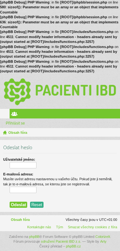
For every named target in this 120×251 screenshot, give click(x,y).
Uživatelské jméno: (19, 159)
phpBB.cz (73, 246)
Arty (103, 241)
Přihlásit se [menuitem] (116, 114)
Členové (15, 114)
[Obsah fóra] (60, 91)
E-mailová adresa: (18, 174)
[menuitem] (91, 227)
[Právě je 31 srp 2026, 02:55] (114, 132)
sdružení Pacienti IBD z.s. (61, 241)
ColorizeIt (102, 237)
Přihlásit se (15, 123)
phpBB (34, 237)
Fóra (6, 114)
